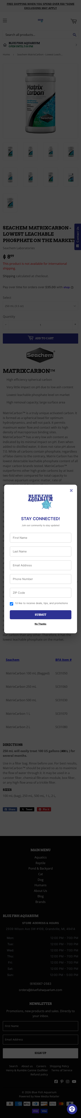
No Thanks (40, 623)
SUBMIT (40, 614)
